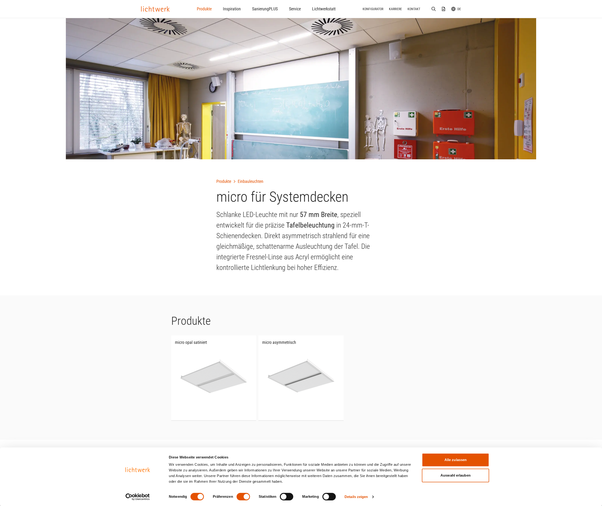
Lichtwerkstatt (324, 8)
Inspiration (232, 8)
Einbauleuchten (250, 181)
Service (295, 8)
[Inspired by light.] (155, 9)
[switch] (243, 496)
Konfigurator (373, 9)
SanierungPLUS (265, 8)
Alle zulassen (455, 460)
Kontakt (414, 9)
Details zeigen (356, 497)
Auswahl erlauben (455, 475)
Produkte (204, 8)
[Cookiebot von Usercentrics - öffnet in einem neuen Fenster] (137, 496)
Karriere (395, 9)
